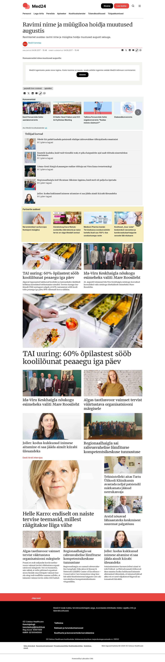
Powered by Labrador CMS (82, 659)
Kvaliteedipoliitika (76, 646)
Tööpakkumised (115, 13)
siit (46, 128)
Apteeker (61, 13)
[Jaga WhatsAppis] (140, 50)
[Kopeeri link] (137, 50)
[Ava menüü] (140, 6)
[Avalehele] (62, 6)
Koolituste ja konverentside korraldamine (74, 633)
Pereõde (50, 13)
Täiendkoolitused (96, 13)
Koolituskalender (77, 13)
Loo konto (121, 6)
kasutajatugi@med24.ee (34, 627)
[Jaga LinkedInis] (129, 50)
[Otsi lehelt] (133, 6)
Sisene (107, 6)
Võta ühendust (29, 646)
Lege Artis (39, 13)
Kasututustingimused (44, 646)
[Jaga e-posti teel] (133, 50)
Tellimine (58, 623)
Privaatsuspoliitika (61, 646)
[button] (27, 112)
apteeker (48, 88)
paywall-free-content (33, 88)
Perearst (27, 13)
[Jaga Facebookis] (122, 50)
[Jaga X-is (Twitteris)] (126, 50)
